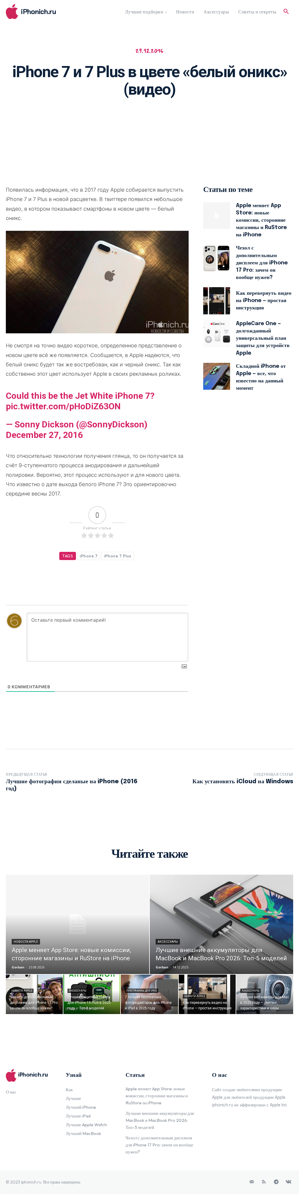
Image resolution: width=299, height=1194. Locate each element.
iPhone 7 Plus (117, 556)
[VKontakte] (288, 1182)
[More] (225, 119)
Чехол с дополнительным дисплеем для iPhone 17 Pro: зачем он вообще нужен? (262, 262)
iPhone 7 (89, 556)
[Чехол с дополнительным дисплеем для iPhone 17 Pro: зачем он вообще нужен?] (216, 258)
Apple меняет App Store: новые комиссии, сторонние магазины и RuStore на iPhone (261, 220)
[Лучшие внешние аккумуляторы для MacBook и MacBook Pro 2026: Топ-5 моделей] (221, 924)
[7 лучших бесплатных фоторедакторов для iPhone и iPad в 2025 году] (149, 994)
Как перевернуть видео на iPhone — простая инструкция (263, 301)
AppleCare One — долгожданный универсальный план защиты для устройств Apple (263, 338)
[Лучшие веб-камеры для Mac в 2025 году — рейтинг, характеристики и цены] (264, 994)
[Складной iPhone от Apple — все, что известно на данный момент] (216, 376)
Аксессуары (168, 941)
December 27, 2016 (44, 435)
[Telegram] (276, 1182)
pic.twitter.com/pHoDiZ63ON (63, 406)
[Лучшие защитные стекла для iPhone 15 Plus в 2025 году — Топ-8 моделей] (91, 994)
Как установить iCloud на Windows (242, 782)
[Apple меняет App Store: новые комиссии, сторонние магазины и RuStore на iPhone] (216, 215)
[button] (286, 12)
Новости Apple (26, 941)
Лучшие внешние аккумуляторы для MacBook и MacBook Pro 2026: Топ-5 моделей (160, 1120)
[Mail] (251, 1182)
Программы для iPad (141, 990)
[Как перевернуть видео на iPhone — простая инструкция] (216, 300)
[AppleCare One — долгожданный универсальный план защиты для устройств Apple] (216, 333)
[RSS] (264, 1182)
